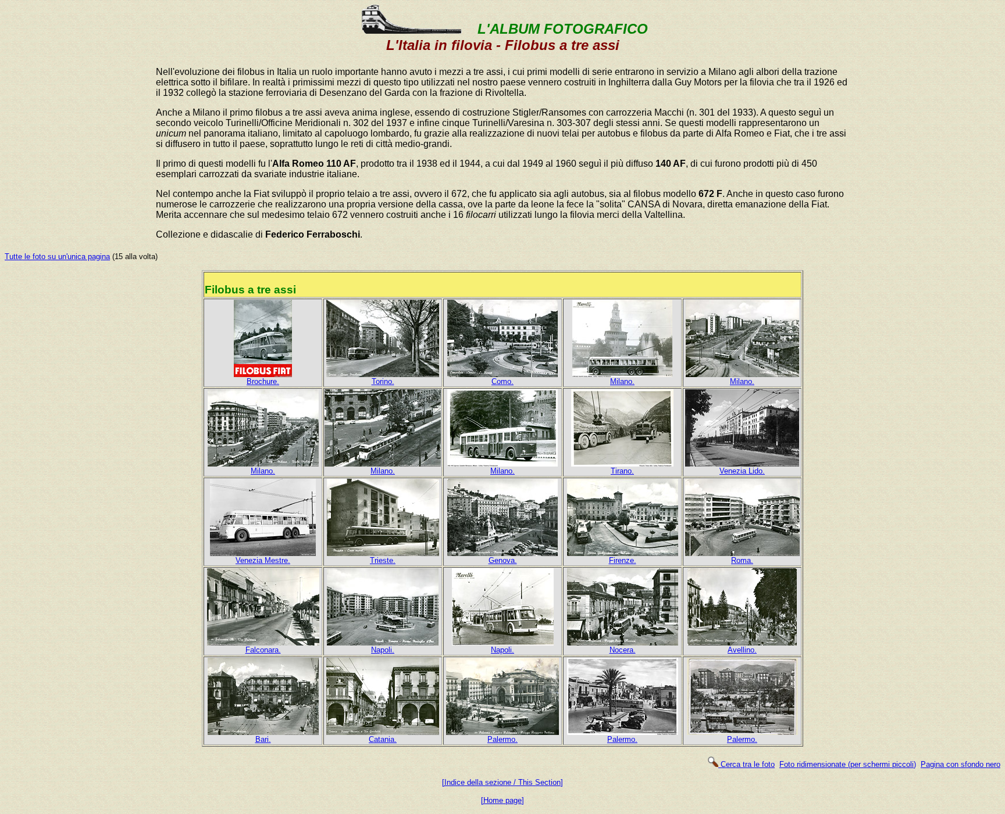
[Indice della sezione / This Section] (502, 782)
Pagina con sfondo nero (960, 764)
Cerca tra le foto (746, 764)
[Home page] (502, 800)
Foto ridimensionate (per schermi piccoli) (847, 764)
